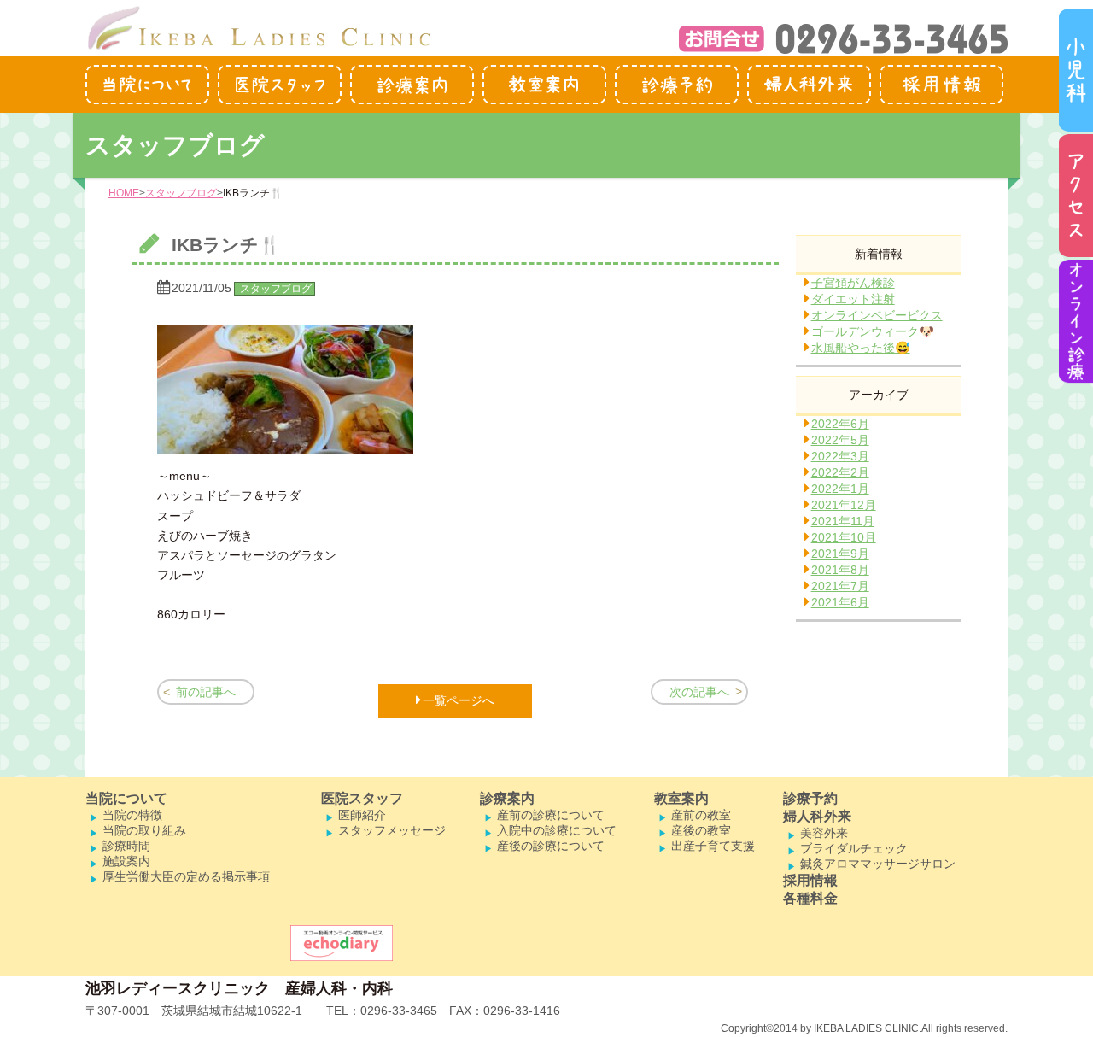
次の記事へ (699, 692)
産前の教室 (701, 815)
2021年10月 (843, 537)
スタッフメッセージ (392, 830)
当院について (126, 798)
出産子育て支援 (713, 845)
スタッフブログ (181, 193)
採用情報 (810, 880)
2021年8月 (840, 570)
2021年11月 (842, 521)
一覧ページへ (458, 700)
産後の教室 (701, 830)
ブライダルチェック (854, 848)
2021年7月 (840, 586)
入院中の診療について (557, 830)
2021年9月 (840, 553)
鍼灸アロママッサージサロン (878, 863)
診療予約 (810, 798)
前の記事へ (206, 692)
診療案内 (507, 798)
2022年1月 (840, 488)
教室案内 (681, 798)
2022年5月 (840, 440)
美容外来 (824, 833)
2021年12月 (843, 505)
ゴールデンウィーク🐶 (872, 331)
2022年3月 (840, 456)
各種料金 (810, 898)
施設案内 (126, 861)
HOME (123, 193)
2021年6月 (840, 602)
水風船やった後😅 (860, 347)
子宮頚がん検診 (853, 283)
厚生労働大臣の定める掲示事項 (186, 876)
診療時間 (126, 845)
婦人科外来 (817, 816)
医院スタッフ (362, 798)
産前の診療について (551, 815)
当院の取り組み (144, 830)
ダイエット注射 (853, 299)
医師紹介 (362, 815)
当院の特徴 (132, 815)
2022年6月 (840, 424)
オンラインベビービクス (877, 315)
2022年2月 (840, 472)
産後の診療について (551, 845)
